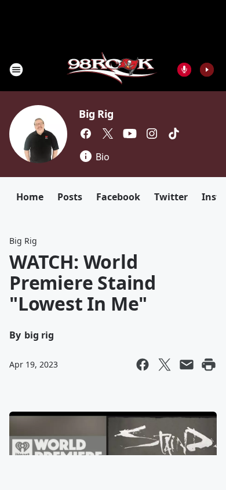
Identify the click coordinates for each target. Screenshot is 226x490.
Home (29, 196)
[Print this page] (209, 364)
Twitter (171, 196)
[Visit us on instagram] (152, 133)
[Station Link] (113, 69)
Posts (69, 196)
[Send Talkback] (184, 70)
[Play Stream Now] (207, 70)
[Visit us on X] (108, 133)
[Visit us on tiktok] (174, 133)
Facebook (118, 196)
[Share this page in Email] (186, 364)
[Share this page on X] (164, 364)
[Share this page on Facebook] (142, 364)
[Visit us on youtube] (130, 133)
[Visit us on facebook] (86, 133)
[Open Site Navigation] (16, 70)
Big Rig (96, 114)
